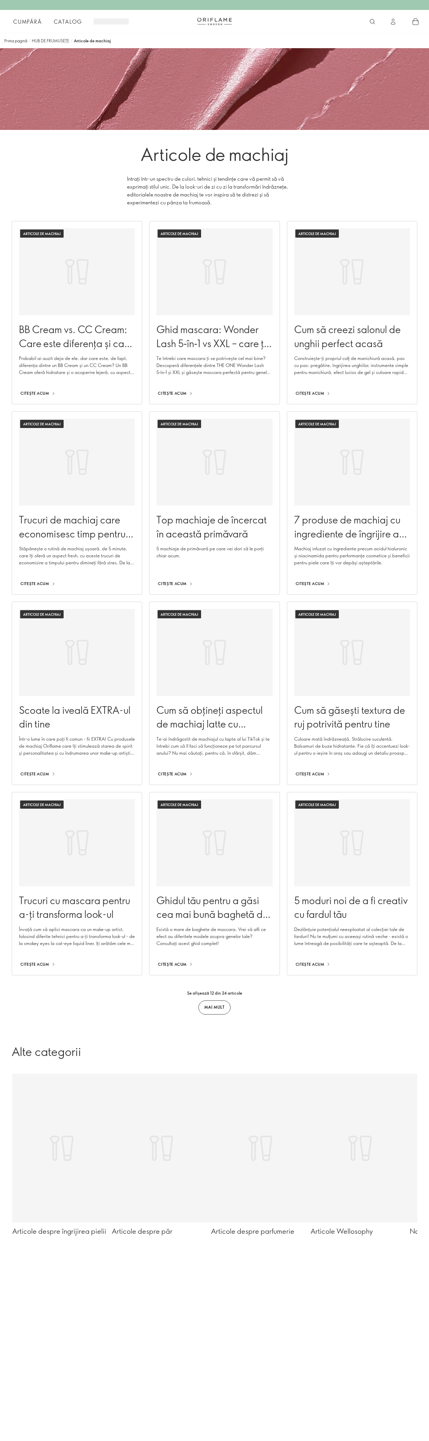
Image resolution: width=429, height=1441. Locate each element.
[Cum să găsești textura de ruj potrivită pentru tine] (352, 693)
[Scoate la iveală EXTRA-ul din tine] (77, 693)
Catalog (68, 21)
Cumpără (27, 21)
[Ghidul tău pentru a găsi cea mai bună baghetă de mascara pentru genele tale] (214, 883)
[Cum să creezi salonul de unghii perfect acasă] (352, 312)
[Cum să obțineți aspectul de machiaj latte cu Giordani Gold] (214, 693)
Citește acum (34, 393)
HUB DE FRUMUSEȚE (50, 40)
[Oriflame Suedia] (214, 21)
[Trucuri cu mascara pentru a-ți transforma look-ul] (77, 883)
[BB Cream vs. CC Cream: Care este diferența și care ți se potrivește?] (77, 312)
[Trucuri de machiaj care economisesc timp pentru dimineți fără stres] (77, 503)
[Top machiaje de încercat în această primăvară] (214, 503)
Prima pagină (15, 40)
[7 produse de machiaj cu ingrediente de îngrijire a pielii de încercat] (352, 503)
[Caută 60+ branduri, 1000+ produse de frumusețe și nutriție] (372, 21)
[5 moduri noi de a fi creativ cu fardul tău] (352, 883)
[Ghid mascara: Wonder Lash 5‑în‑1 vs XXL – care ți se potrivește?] (214, 312)
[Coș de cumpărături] (415, 21)
